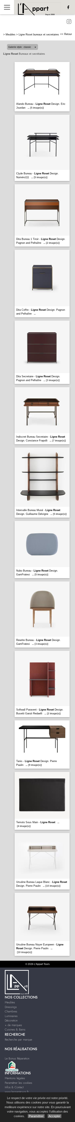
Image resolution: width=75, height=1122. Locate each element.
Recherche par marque (18, 1039)
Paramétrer (36, 1116)
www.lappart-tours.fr (17, 1092)
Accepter (54, 1116)
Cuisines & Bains (15, 1029)
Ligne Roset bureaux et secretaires (39, 34)
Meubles (10, 34)
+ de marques (13, 1025)
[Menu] (7, 7)
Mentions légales (15, 1078)
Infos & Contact (14, 1087)
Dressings (11, 1007)
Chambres (11, 1011)
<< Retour (66, 34)
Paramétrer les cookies (18, 1083)
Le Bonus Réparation (17, 1058)
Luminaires (11, 1016)
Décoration (11, 1020)
